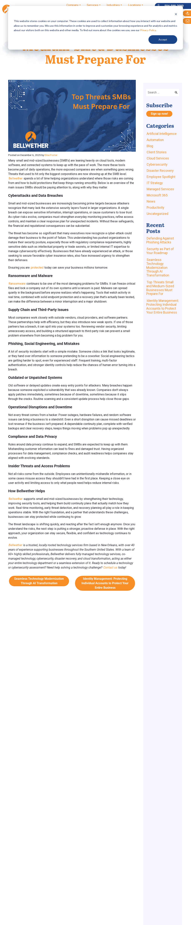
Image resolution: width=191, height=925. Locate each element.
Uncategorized (157, 214)
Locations (134, 5)
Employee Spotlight (161, 177)
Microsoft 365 (157, 195)
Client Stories (157, 152)
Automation (155, 140)
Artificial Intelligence (162, 134)
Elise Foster (51, 155)
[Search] (176, 92)
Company (72, 5)
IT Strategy (155, 183)
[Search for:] (162, 92)
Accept (163, 39)
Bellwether (16, 178)
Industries (113, 5)
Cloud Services (158, 158)
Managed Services (160, 189)
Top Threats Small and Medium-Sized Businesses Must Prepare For (160, 288)
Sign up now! (159, 113)
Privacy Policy (148, 30)
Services (92, 5)
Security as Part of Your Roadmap (160, 251)
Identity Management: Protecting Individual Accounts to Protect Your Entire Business (105, 583)
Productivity (155, 207)
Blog (150, 146)
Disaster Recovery (160, 171)
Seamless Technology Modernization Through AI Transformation (39, 581)
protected (37, 267)
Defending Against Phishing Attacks (160, 240)
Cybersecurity (157, 164)
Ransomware (17, 283)
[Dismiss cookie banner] (176, 14)
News (151, 201)
